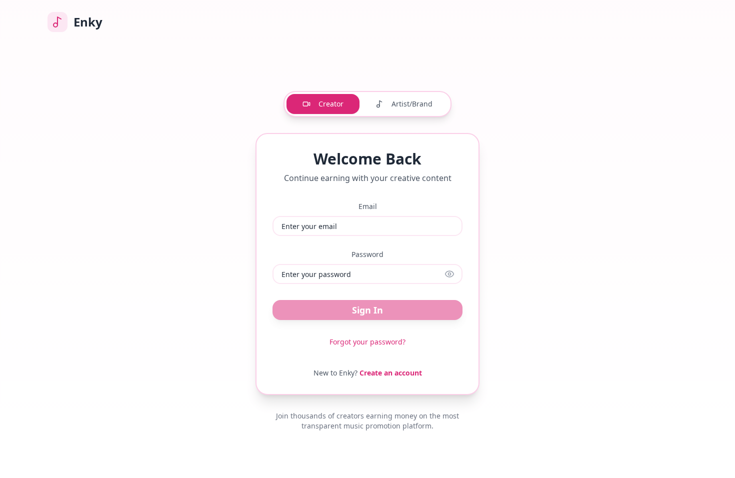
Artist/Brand (412, 103)
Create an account (391, 373)
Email (367, 206)
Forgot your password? (368, 341)
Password (368, 254)
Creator (331, 103)
